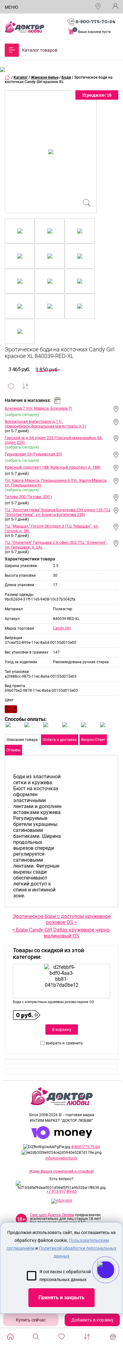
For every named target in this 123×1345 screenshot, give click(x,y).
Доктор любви (24, 27)
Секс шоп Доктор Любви (52, 1215)
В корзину (61, 1029)
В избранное (11, 386)
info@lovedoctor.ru (61, 1158)
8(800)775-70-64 (85, 1147)
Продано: (96, 94)
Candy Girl (62, 628)
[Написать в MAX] (114, 1282)
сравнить (74, 1043)
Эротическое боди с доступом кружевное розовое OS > (62, 919)
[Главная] (7, 77)
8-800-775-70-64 (95, 21)
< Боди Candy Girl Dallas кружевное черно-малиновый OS (61, 933)
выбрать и (55, 1043)
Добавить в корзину (92, 1319)
